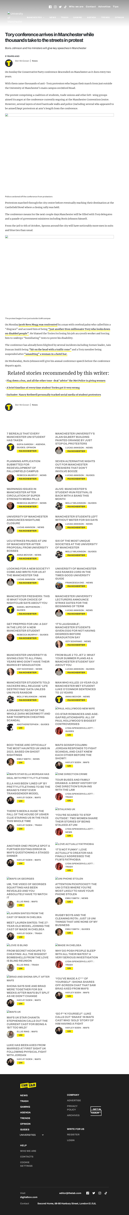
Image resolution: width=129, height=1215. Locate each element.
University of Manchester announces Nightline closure (27, 520)
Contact (91, 6)
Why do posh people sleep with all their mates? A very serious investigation (76, 954)
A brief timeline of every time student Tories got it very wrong (43, 387)
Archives (73, 1115)
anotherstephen (27, 724)
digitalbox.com (28, 1197)
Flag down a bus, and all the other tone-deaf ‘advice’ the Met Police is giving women (56, 380)
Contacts (26, 1156)
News (53, 17)
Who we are (76, 6)
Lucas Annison (74, 448)
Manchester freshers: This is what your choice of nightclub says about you (28, 599)
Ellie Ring (23, 901)
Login (71, 1140)
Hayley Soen (73, 762)
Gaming (77, 17)
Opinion (119, 17)
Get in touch (96, 1111)
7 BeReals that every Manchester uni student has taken (26, 437)
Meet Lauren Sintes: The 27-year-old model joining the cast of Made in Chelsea (28, 926)
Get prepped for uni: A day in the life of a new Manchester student (27, 627)
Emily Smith (24, 759)
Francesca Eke (74, 583)
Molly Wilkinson (75, 503)
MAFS (86, 762)
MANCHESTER (27, 451)
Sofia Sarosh (25, 444)
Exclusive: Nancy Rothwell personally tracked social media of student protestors (54, 394)
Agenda (91, 17)
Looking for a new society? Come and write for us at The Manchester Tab (28, 572)
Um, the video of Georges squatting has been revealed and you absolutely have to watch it (27, 891)
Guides (21, 447)
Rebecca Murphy (27, 475)
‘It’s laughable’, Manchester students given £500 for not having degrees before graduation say (75, 631)
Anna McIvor (24, 555)
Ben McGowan (22, 61)
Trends (105, 17)
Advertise (104, 6)
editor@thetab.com (70, 1193)
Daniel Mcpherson (28, 607)
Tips (116, 6)
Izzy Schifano (73, 641)
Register (73, 1134)
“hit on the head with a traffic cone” (50, 349)
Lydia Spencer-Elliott (79, 728)
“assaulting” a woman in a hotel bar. (45, 354)
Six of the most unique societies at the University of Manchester (76, 544)
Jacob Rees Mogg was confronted (38, 324)
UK (21, 728)
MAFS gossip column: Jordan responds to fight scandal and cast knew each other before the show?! (76, 752)
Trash (64, 17)
